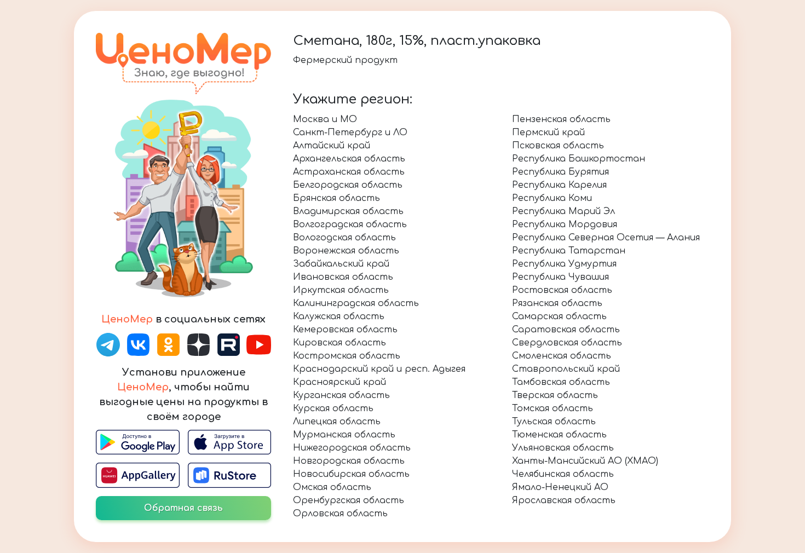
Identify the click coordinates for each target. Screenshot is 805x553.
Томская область (552, 408)
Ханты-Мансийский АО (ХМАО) (585, 461)
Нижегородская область (352, 448)
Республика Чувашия (560, 277)
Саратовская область (566, 330)
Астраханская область (349, 172)
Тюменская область (559, 435)
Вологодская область (344, 238)
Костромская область (346, 356)
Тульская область (554, 422)
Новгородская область (349, 461)
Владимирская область (348, 211)
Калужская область (338, 316)
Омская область (332, 487)
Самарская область (559, 316)
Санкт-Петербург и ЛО (350, 132)
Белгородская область (348, 185)
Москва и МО (325, 119)
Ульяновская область (563, 448)
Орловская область (340, 514)
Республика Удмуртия (564, 264)
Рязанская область (557, 303)
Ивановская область (343, 277)
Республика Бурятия (560, 172)
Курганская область (341, 395)
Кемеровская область (345, 330)
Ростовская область (562, 290)
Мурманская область (344, 435)
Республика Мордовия (564, 224)
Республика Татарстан (568, 251)
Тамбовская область (561, 382)
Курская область (333, 408)
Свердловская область (567, 343)
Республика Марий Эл (563, 211)
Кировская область (339, 343)
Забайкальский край (341, 264)
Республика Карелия (559, 185)
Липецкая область (337, 422)
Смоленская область (561, 356)
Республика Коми (552, 198)
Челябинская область (563, 474)
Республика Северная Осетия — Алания (606, 238)
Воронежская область (346, 251)
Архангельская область (349, 159)
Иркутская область (341, 290)
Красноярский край (339, 382)
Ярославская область (564, 500)
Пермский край (548, 132)
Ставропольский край (566, 369)
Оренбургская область (348, 500)
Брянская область (336, 198)
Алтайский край (331, 146)
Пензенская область (561, 119)
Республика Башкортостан (578, 159)
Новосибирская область (351, 474)
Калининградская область (356, 303)
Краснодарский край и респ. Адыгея (379, 369)
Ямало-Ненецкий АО (560, 487)
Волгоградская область (350, 224)
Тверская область (555, 395)
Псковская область (558, 146)
